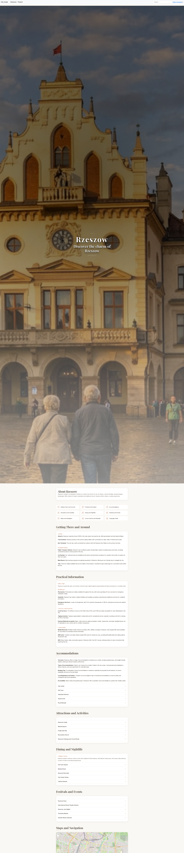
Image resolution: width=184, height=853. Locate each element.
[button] (58, 834)
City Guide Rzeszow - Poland (11, 2)
